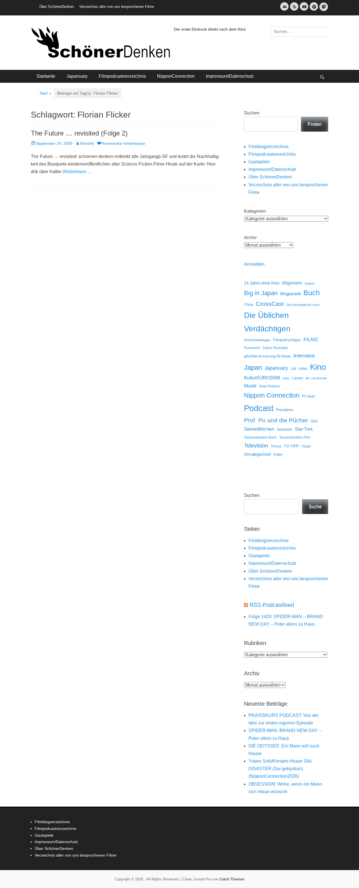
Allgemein (292, 283)
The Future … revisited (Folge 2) (79, 133)
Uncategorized (257, 454)
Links (286, 378)
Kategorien (255, 211)
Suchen (251, 113)
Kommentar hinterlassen (123, 143)
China (248, 304)
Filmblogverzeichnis (268, 146)
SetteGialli (284, 429)
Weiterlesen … (77, 171)
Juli (293, 369)
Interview (304, 356)
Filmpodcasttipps (287, 340)
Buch (311, 293)
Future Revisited (275, 348)
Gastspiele (259, 161)
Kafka (303, 369)
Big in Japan (261, 293)
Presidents (284, 410)
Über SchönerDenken (56, 6)
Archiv (250, 237)
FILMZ (310, 339)
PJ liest (308, 396)
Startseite (45, 76)
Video (277, 454)
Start (45, 93)
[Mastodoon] (323, 10)
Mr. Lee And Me (316, 378)
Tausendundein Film (294, 437)
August (309, 283)
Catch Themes (232, 879)
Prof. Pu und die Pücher (276, 420)
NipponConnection (176, 76)
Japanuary (77, 76)
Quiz (314, 421)
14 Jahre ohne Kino (261, 283)
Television (256, 445)
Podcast (258, 408)
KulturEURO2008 (262, 377)
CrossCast (270, 303)
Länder (297, 378)
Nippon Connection (272, 395)
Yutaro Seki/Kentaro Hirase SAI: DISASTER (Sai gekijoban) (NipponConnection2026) (280, 769)
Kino (318, 366)
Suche (315, 506)
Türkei (306, 446)
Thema (276, 446)
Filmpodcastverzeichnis (122, 76)
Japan (253, 367)
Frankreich (252, 348)
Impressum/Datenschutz (230, 76)
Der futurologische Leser (303, 304)
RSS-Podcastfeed (272, 605)
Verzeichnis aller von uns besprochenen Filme (116, 6)
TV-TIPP (291, 446)
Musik (250, 386)
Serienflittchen (259, 429)
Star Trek (304, 429)
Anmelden (254, 264)
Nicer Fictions (269, 386)
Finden (315, 124)
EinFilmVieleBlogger (257, 340)
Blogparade (290, 294)
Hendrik (87, 143)
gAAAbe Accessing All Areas (267, 356)
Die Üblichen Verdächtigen (267, 322)
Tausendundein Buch (260, 437)
